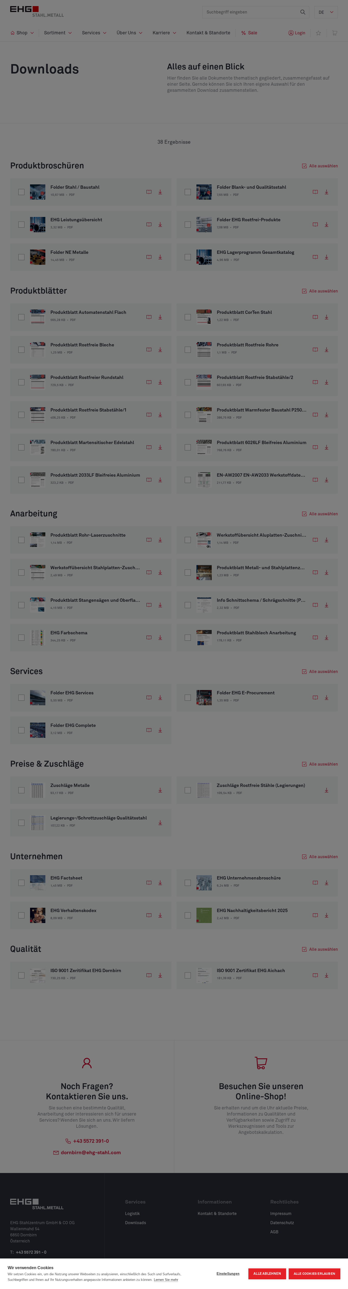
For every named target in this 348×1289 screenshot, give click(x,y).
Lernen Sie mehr (166, 1280)
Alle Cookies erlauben (314, 1274)
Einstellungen (228, 1274)
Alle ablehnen (267, 1274)
